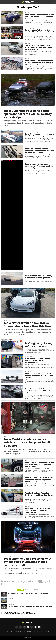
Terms (42, 631)
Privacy (48, 631)
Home (7, 631)
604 (36, 581)
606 (44, 581)
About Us (14, 631)
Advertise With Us (32, 631)
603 (32, 581)
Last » (12, 584)
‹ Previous (19, 581)
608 (51, 581)
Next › (7, 584)
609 (3, 584)
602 (29, 581)
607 (48, 581)
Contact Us (21, 631)
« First (13, 581)
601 (25, 581)
